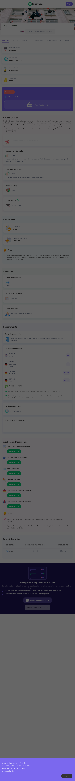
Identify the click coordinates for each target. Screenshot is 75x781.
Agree (67, 776)
